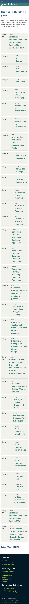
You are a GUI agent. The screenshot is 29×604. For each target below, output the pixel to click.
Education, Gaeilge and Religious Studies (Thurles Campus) (19, 346)
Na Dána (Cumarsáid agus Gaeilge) (20, 499)
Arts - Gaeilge (19, 59)
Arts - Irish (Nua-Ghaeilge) (20, 95)
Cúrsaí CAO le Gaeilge (8, 588)
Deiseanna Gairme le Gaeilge (9, 592)
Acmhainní (4, 581)
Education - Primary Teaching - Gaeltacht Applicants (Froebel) (19, 293)
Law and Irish (19, 477)
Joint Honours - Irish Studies (20, 447)
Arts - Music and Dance (21, 157)
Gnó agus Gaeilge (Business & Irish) (19, 403)
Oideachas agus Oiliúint (8, 564)
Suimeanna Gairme (7, 575)
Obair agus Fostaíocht (7, 562)
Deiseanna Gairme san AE (9, 590)
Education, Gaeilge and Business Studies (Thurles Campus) (19, 327)
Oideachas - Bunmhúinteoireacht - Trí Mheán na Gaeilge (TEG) (18, 517)
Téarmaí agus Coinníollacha (8, 600)
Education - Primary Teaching (20, 195)
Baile (2, 1)
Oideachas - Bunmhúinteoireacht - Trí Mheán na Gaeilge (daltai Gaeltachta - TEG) (18, 42)
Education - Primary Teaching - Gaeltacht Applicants (17, 237)
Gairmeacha (5, 573)
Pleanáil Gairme (6, 561)
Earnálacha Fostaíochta (8, 571)
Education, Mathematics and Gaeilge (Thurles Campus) (19, 388)
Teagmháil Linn (13, 602)
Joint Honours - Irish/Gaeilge (20, 463)
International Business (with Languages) (19, 418)
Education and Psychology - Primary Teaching (18, 310)
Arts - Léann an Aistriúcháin (20, 108)
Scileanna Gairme (6, 579)
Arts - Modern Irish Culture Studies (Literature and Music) (17, 142)
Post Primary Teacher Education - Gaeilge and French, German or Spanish (18, 534)
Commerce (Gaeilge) (20, 170)
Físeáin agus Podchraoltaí (8, 577)
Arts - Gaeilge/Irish (21, 70)
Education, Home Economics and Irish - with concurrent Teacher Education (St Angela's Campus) (17, 366)
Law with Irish (19, 488)
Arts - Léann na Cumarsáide (20, 124)
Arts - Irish (20, 82)
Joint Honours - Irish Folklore (20, 431)
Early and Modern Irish (21, 180)
